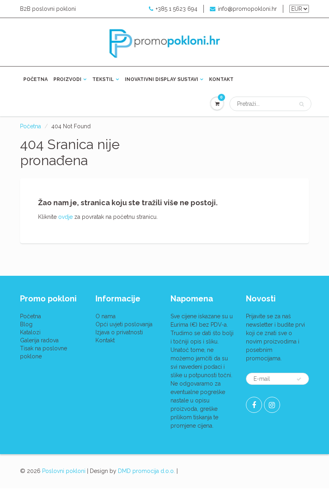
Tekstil (103, 79)
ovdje (65, 217)
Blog (26, 324)
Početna (35, 79)
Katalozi (30, 332)
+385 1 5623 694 (176, 9)
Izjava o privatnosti (119, 332)
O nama (105, 316)
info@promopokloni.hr (247, 9)
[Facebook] (254, 405)
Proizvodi (67, 79)
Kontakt (221, 79)
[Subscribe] (299, 379)
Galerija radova (39, 340)
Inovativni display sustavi (161, 79)
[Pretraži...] (301, 104)
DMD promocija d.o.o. (146, 471)
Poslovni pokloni (63, 471)
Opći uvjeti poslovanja (123, 324)
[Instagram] (272, 405)
